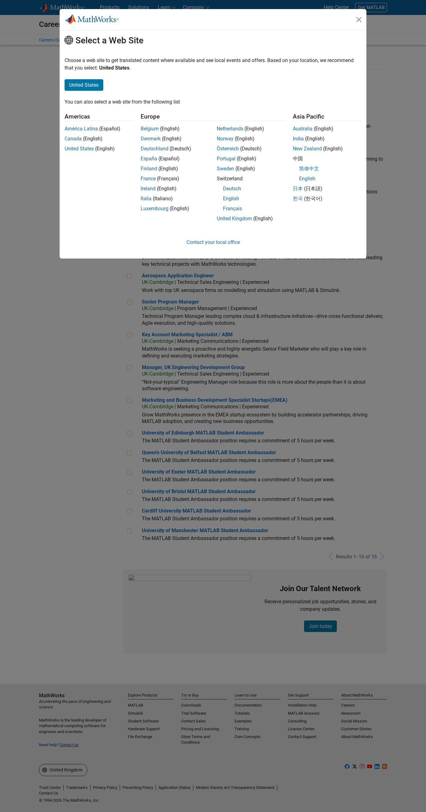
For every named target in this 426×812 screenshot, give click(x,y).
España (149, 159)
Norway (225, 139)
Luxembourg (154, 209)
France (148, 179)
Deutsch (232, 189)
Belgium (150, 129)
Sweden (225, 169)
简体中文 (309, 169)
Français (232, 209)
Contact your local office (213, 242)
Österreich (228, 149)
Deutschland (154, 149)
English (231, 199)
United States (79, 149)
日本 (298, 189)
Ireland (148, 189)
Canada (73, 139)
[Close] (359, 20)
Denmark (151, 139)
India (298, 139)
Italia (146, 199)
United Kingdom (234, 218)
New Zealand (307, 149)
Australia (302, 129)
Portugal (226, 159)
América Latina (81, 129)
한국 (298, 199)
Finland (149, 169)
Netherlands (230, 129)
